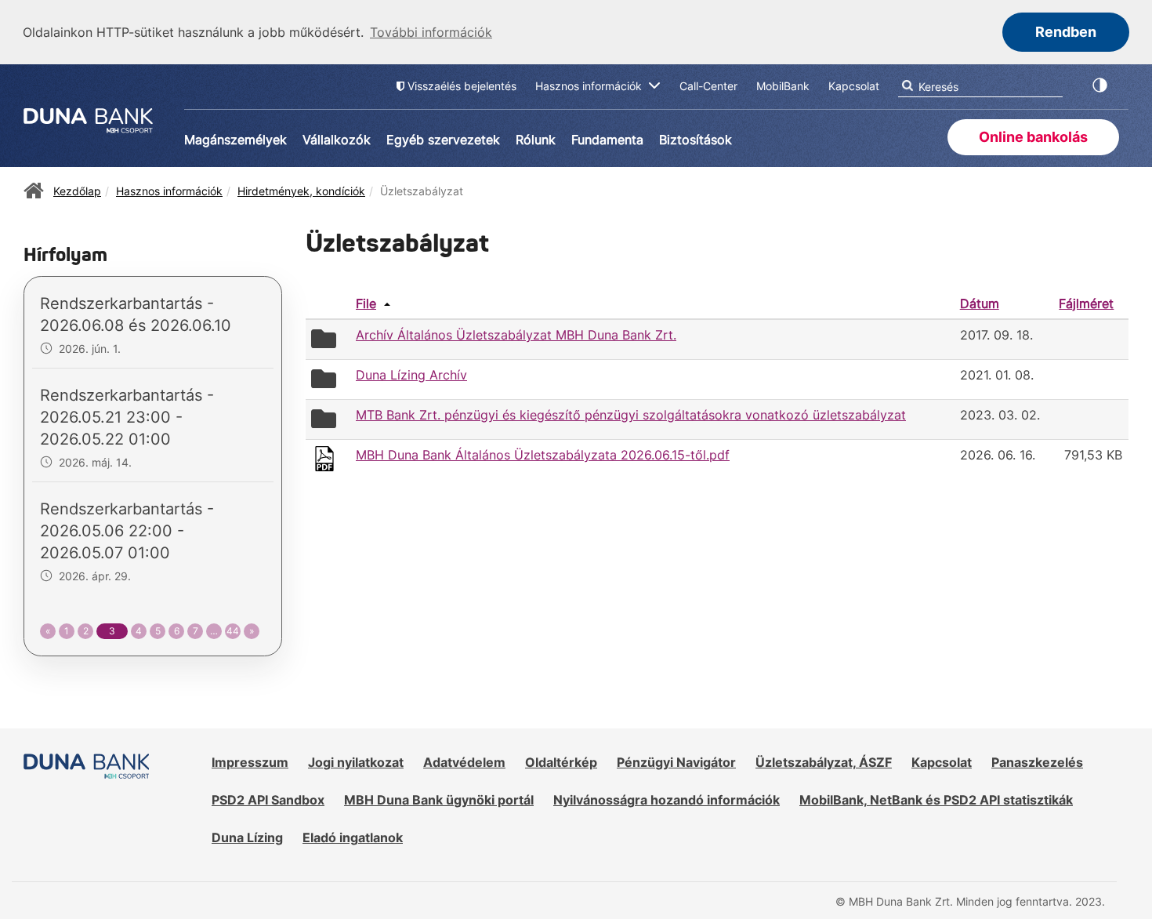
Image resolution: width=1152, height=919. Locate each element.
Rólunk (536, 139)
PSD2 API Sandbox (268, 800)
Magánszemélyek (235, 139)
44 (232, 631)
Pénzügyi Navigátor (676, 762)
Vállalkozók (336, 139)
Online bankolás (1033, 137)
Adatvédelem (464, 762)
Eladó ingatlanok (352, 837)
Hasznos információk (169, 191)
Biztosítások (695, 139)
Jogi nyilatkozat (356, 762)
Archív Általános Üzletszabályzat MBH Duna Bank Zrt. (516, 335)
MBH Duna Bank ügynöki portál (439, 800)
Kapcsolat (941, 762)
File (366, 303)
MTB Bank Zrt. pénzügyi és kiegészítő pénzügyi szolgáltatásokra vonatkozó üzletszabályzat (631, 415)
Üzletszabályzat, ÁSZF (823, 762)
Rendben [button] (1065, 32)
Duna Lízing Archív (411, 375)
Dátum (979, 303)
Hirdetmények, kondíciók (301, 191)
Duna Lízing (247, 837)
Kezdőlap (77, 191)
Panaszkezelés (1037, 762)
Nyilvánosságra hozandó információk (666, 800)
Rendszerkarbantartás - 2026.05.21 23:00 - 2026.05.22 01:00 (127, 417)
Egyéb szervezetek (443, 139)
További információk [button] (431, 32)
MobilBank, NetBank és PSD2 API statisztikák (936, 800)
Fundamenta (607, 139)
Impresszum (250, 762)
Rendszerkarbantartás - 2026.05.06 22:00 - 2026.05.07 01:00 (127, 530)
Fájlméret (1086, 303)
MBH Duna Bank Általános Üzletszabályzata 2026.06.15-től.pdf (543, 455)
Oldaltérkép (561, 762)
